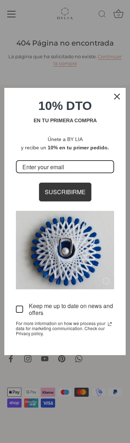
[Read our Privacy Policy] (109, 324)
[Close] (117, 96)
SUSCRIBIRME (65, 192)
